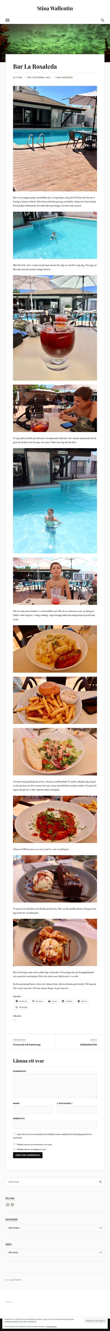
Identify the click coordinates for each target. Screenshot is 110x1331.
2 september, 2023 (41, 77)
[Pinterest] (12, 1205)
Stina (19, 77)
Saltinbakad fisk (88, 1044)
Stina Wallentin (55, 8)
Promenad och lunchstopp (27, 1044)
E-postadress (65, 1103)
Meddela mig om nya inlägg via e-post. (31, 1149)
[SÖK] (100, 1182)
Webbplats (19, 1118)
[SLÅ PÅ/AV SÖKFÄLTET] (102, 20)
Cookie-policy (52, 1326)
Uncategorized (64, 77)
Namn (17, 1103)
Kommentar (20, 1071)
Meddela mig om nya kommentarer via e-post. (34, 1144)
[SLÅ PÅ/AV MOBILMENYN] (8, 20)
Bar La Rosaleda (35, 66)
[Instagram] (8, 1205)
